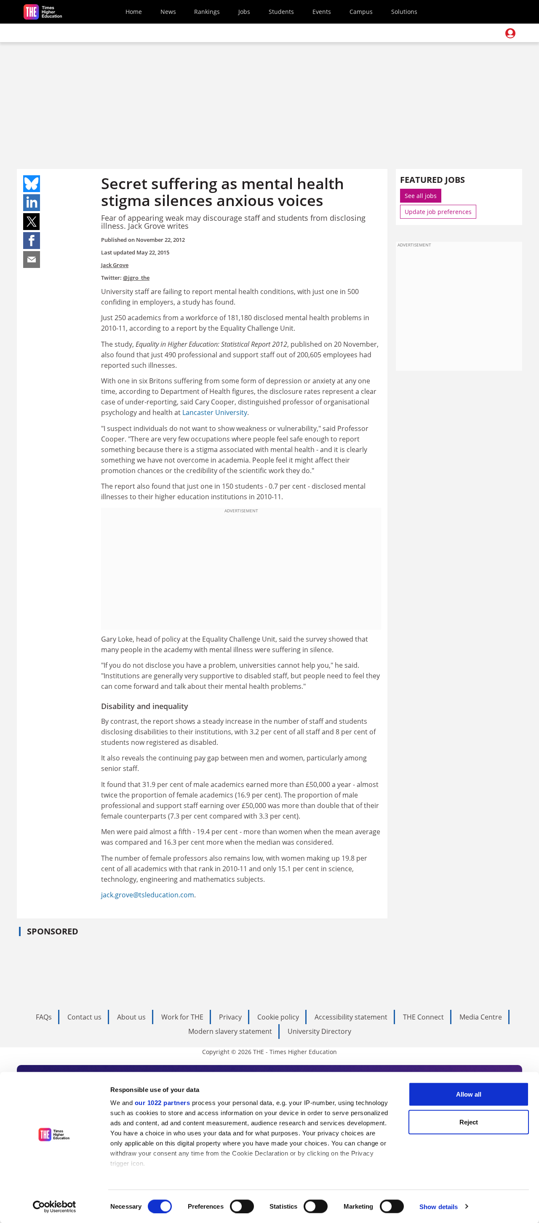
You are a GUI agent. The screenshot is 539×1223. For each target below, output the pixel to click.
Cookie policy (278, 1017)
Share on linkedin (31, 202)
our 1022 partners (162, 1102)
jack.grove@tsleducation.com (147, 894)
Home (133, 12)
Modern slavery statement (230, 1031)
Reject (468, 1121)
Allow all (468, 1094)
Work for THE (182, 1017)
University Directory (319, 1031)
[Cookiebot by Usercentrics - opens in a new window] (54, 1206)
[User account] (510, 33)
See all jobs (421, 196)
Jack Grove (114, 265)
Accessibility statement (351, 1017)
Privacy (230, 1017)
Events (321, 12)
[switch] (242, 1206)
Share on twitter (31, 221)
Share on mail (31, 259)
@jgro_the (136, 277)
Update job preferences (438, 212)
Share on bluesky (31, 183)
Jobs (244, 12)
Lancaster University (214, 412)
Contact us (84, 1017)
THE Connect (423, 1017)
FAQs (44, 1017)
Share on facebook (31, 240)
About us (131, 1017)
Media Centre (480, 1017)
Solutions (404, 12)
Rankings (207, 12)
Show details (438, 1206)
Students (281, 12)
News (168, 12)
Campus (361, 12)
